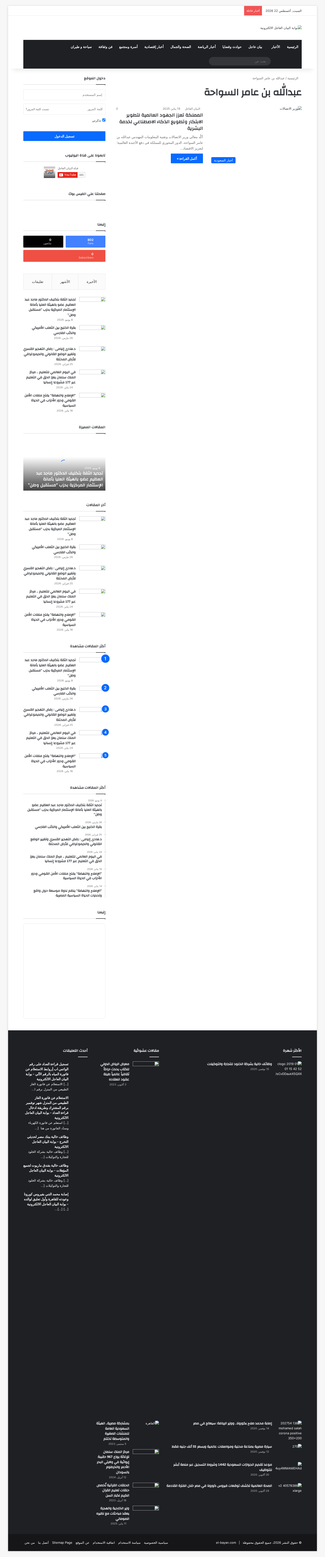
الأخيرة (92, 281)
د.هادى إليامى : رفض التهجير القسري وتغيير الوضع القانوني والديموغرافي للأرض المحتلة (49, 354)
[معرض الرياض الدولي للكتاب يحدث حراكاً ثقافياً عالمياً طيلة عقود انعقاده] (146, 1239)
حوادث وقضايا (232, 47)
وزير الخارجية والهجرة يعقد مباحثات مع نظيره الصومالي (112, 1513)
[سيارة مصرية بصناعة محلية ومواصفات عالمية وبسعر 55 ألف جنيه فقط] (289, 1451)
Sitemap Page (62, 1542)
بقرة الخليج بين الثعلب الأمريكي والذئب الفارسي (54, 330)
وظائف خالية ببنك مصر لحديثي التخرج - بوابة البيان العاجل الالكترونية (48, 1142)
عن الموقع (82, 1542)
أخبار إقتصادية (154, 47)
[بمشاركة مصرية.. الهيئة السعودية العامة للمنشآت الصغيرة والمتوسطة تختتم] (146, 1428)
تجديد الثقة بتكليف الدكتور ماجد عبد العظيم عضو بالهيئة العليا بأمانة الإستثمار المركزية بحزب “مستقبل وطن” (50, 307)
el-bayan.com (226, 1542)
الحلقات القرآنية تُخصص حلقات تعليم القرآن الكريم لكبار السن (113, 1490)
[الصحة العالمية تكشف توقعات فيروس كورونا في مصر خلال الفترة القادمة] (289, 1491)
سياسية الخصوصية (156, 1542)
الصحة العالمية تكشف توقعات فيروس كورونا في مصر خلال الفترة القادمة (219, 1486)
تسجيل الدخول (64, 136)
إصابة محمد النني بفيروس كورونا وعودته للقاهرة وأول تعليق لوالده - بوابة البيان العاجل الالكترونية (46, 1199)
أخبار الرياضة (207, 47)
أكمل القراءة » (187, 158)
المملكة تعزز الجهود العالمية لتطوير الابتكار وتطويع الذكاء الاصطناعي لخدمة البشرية (161, 122)
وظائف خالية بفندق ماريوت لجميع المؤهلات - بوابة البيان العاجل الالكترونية (46, 1170)
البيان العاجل (192, 108)
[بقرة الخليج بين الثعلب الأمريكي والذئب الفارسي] (92, 334)
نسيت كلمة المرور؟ (37, 109)
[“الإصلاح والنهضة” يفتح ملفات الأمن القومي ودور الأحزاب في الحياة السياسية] (92, 402)
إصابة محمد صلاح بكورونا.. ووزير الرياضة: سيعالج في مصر (232, 1423)
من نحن (30, 1542)
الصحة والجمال (180, 47)
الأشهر (65, 281)
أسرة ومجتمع (128, 47)
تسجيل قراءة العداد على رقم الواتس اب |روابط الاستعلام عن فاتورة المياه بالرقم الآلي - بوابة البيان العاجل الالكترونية (47, 1071)
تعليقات (37, 281)
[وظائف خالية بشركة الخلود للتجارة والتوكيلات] (289, 1239)
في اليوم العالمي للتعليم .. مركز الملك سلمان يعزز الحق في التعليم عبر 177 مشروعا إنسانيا (51, 377)
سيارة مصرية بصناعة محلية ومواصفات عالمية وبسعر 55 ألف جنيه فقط (222, 1447)
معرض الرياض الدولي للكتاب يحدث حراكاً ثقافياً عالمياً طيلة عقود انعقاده (114, 1072)
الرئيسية (292, 47)
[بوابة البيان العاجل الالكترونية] (281, 27)
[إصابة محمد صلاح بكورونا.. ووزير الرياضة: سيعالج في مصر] (289, 1431)
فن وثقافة (105, 47)
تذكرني (97, 120)
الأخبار (275, 47)
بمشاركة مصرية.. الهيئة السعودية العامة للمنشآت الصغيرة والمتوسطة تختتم (112, 1431)
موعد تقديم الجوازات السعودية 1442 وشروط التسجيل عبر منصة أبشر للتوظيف (222, 1467)
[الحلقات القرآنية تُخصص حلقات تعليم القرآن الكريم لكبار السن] (146, 1492)
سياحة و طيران (81, 47)
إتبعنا (101, 912)
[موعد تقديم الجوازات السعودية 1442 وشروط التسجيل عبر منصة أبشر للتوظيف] (289, 1471)
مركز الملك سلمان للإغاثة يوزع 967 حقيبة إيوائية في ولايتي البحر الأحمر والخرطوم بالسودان (113, 1462)
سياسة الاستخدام (129, 1542)
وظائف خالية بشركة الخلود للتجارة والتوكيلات (239, 1064)
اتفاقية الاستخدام (104, 1542)
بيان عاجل (255, 47)
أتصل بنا (43, 1542)
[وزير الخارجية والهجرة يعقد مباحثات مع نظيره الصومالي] (146, 1515)
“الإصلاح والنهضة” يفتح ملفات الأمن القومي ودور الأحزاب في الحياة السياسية (50, 400)
